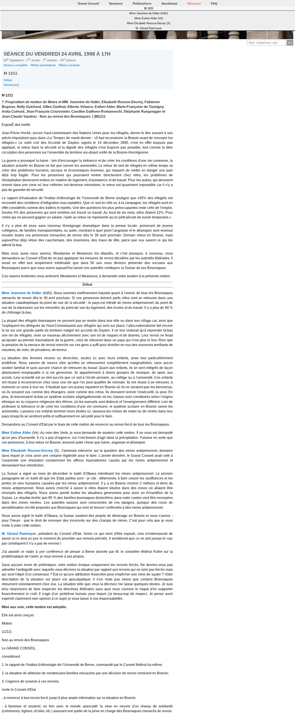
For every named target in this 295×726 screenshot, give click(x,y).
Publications (142, 3)
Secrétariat (169, 3)
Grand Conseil (88, 3)
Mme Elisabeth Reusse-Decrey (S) (148, 23)
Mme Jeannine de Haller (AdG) (148, 13)
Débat (8, 80)
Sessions (116, 3)
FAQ (214, 3)
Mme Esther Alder (16, 432)
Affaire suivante (69, 65)
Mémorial (194, 3)
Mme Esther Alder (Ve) (149, 18)
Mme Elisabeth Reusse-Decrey (27, 450)
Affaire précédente (43, 65)
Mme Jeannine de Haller (21, 293)
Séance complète (15, 65)
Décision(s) (11, 85)
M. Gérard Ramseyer (149, 28)
